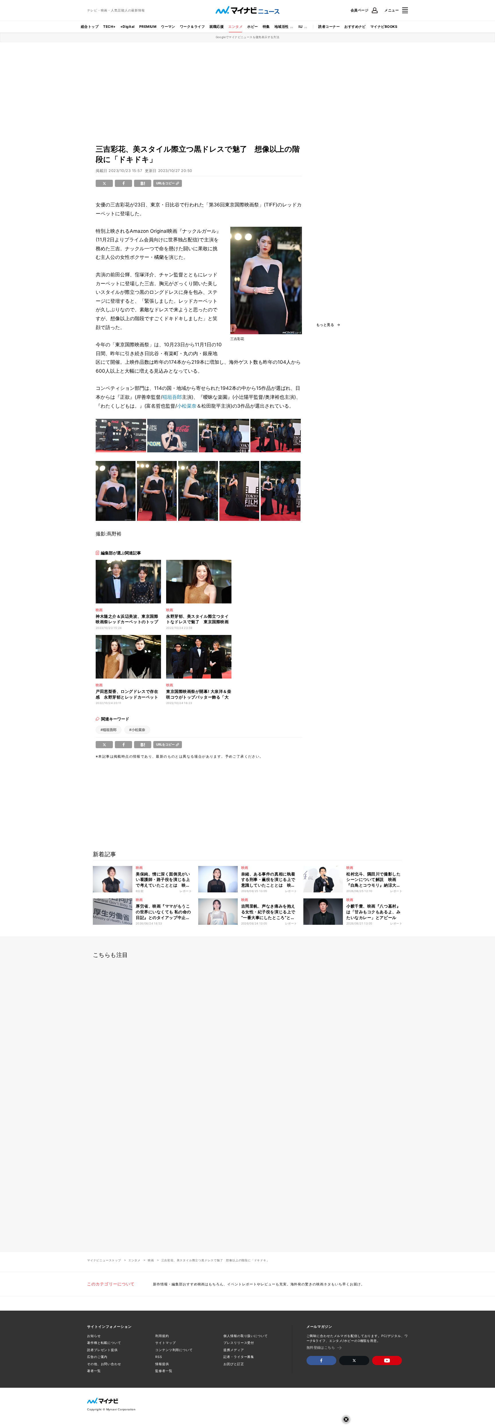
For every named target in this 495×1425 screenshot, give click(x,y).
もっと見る (325, 325)
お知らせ (94, 1336)
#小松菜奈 (137, 730)
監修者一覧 (163, 1371)
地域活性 (281, 26)
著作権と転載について (104, 1343)
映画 (151, 1260)
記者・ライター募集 (238, 1357)
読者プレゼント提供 (102, 1350)
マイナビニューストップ (104, 1260)
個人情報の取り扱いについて (245, 1336)
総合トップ (90, 26)
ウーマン (168, 26)
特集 (266, 26)
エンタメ (235, 26)
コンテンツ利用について (174, 1350)
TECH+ (109, 26)
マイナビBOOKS (383, 26)
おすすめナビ (355, 26)
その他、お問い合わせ (104, 1364)
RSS (158, 1357)
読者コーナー (329, 26)
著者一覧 (94, 1371)
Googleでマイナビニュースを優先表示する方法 (248, 37)
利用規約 (162, 1336)
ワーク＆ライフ (192, 26)
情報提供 (162, 1364)
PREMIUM (147, 26)
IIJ (300, 26)
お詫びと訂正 (233, 1364)
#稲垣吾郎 (109, 730)
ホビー (252, 26)
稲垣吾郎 (172, 397)
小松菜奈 (187, 406)
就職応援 (216, 26)
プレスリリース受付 (238, 1343)
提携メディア (233, 1350)
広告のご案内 (97, 1357)
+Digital (127, 26)
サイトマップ (165, 1343)
